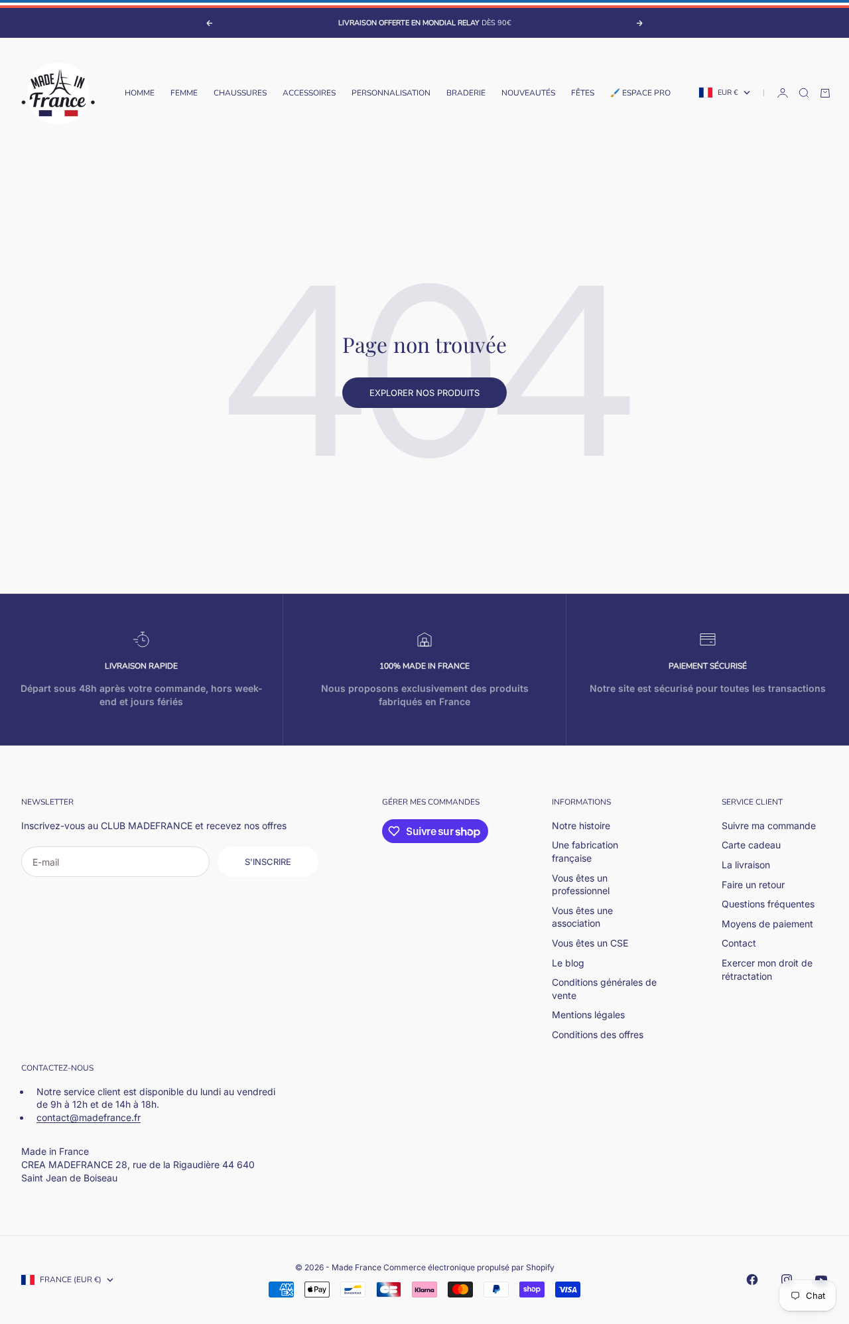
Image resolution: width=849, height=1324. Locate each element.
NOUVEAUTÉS (528, 93)
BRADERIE (466, 93)
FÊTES (582, 93)
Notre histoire (581, 825)
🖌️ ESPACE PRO (640, 93)
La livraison (746, 864)
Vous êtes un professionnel (581, 884)
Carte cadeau (751, 844)
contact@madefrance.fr (88, 1117)
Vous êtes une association (582, 917)
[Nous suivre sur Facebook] (752, 1279)
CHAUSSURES (240, 93)
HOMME (140, 93)
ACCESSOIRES (309, 93)
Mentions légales (588, 1014)
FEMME (184, 93)
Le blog (568, 962)
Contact (739, 943)
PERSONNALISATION (391, 93)
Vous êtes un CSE (590, 943)
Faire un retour (753, 884)
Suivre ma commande (769, 825)
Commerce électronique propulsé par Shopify (469, 1267)
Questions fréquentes (768, 903)
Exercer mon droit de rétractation (767, 969)
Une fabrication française (585, 851)
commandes (454, 802)
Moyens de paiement (767, 923)
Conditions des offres (597, 1034)
